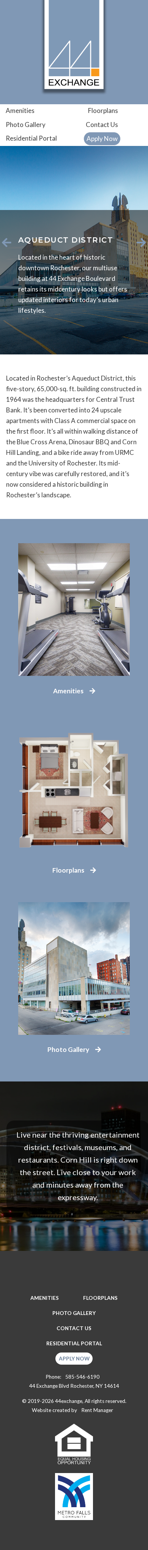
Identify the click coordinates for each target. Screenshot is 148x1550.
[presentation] (6, 242)
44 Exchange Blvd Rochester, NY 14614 (74, 1386)
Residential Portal (31, 138)
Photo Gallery (26, 125)
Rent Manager (97, 1410)
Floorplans (103, 110)
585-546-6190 (82, 1377)
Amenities (20, 110)
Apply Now (102, 139)
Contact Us (102, 125)
